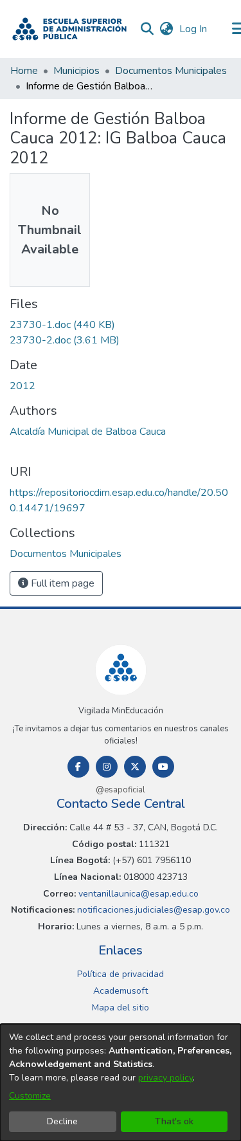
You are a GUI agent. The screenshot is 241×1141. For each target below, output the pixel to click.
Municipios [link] (76, 71)
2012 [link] (22, 386)
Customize (30, 1096)
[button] (69, 29)
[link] (62, 325)
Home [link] (24, 71)
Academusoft (120, 991)
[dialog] (120, 1082)
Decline (62, 1121)
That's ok (174, 1121)
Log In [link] (193, 29)
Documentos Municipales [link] (171, 71)
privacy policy (165, 1078)
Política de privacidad (120, 974)
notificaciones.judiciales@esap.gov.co (152, 910)
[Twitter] (135, 767)
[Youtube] (163, 767)
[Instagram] (107, 767)
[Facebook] (78, 767)
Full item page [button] (61, 583)
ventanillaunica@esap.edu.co (137, 894)
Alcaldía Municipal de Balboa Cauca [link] (88, 431)
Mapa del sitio (120, 1007)
